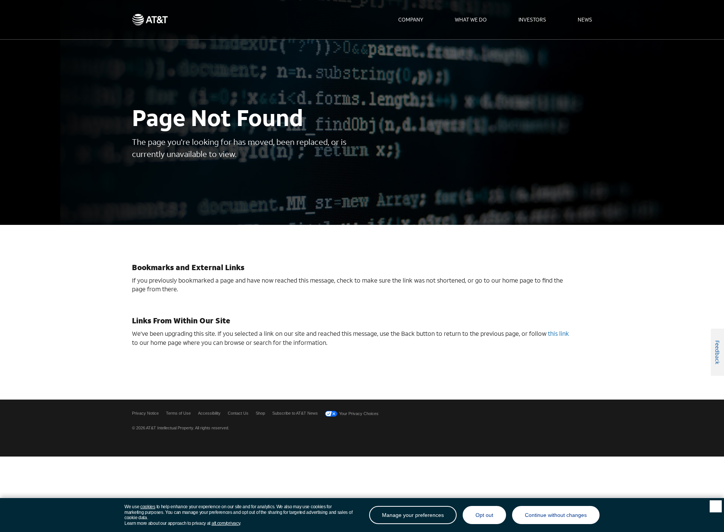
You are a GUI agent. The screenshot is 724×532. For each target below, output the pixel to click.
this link (558, 333)
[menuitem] (410, 19)
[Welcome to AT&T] (150, 19)
